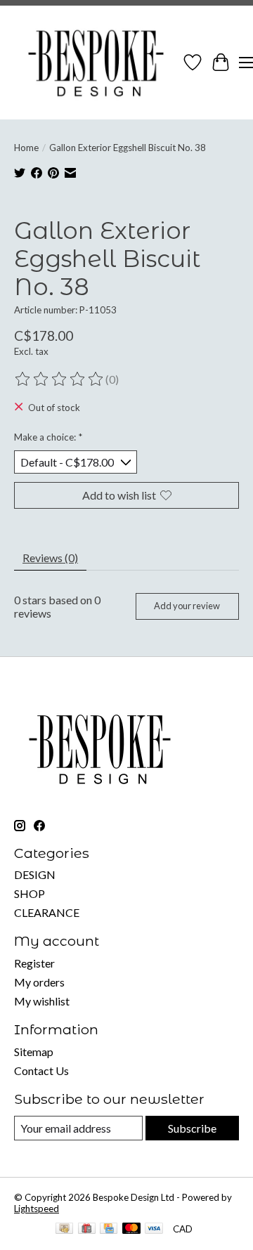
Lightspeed (36, 1208)
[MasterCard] (131, 1229)
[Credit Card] (108, 1229)
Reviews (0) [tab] (50, 557)
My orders (39, 982)
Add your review (187, 605)
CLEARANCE (46, 912)
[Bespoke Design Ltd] (96, 62)
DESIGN (35, 874)
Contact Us (41, 1070)
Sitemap (33, 1051)
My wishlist (42, 1001)
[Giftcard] (87, 1229)
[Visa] (154, 1229)
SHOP (29, 893)
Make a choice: (48, 437)
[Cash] (64, 1229)
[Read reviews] (59, 379)
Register (34, 963)
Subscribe (192, 1128)
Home (26, 147)
